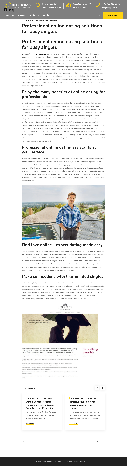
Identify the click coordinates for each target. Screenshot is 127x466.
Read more (30, 423)
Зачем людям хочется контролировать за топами (82, 405)
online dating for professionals (34, 54)
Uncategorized (52, 21)
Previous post (27, 442)
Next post (101, 442)
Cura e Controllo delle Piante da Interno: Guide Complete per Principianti (40, 405)
